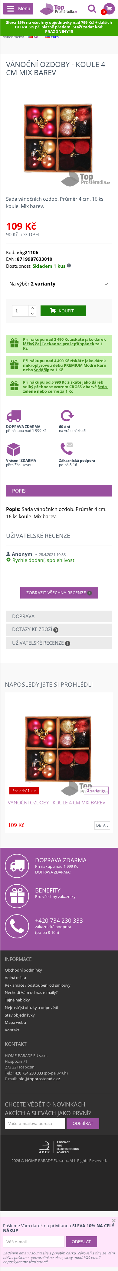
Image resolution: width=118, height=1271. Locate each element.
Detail (102, 825)
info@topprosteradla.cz (39, 1078)
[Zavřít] (114, 1221)
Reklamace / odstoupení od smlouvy (37, 985)
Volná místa (15, 977)
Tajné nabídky (17, 1000)
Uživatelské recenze (40, 643)
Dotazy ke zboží (34, 629)
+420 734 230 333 (59, 920)
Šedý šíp (41, 369)
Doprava (23, 616)
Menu (24, 8)
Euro (54, 36)
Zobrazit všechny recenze (58, 593)
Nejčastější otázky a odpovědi (31, 1007)
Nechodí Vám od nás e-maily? (31, 992)
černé (53, 391)
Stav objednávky (20, 1015)
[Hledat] (92, 9)
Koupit (66, 311)
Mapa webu (15, 1022)
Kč (35, 36)
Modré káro (95, 365)
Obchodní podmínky (23, 970)
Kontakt (12, 1030)
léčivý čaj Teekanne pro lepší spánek (58, 343)
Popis (19, 490)
